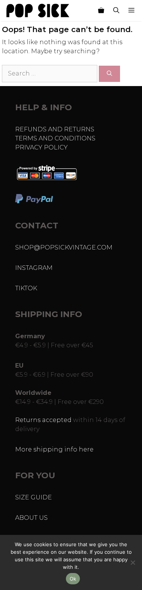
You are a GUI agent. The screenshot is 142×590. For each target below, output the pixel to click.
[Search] (109, 74)
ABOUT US (31, 517)
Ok (73, 579)
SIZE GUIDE (33, 497)
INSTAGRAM (34, 267)
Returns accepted (43, 420)
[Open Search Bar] (116, 10)
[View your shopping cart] (101, 10)
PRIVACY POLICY (41, 147)
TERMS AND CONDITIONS (55, 138)
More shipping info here (54, 449)
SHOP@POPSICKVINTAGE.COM (63, 247)
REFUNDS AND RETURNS (54, 129)
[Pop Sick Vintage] (38, 10)
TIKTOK (26, 288)
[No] (132, 562)
